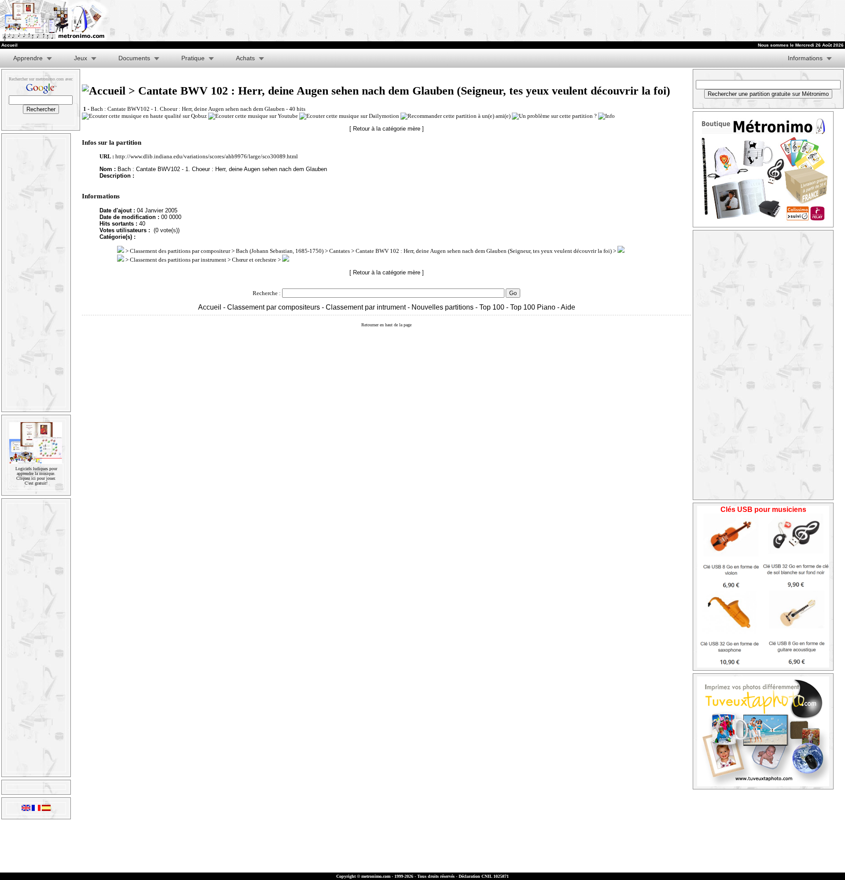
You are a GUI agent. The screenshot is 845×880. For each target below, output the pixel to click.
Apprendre (28, 58)
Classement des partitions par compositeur (180, 251)
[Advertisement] (503, 20)
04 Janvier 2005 (157, 210)
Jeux (80, 58)
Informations (805, 58)
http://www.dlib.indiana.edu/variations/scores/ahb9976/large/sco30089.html (206, 156)
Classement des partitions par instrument (178, 259)
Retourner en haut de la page (386, 324)
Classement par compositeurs (273, 307)
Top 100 (491, 307)
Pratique (193, 58)
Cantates (339, 251)
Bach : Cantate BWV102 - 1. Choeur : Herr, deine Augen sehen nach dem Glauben (188, 109)
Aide (568, 307)
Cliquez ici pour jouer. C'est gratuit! (36, 481)
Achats (245, 58)
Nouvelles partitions (442, 307)
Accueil (209, 307)
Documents (134, 58)
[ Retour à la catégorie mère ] (386, 128)
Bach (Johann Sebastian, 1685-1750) (279, 251)
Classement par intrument (366, 307)
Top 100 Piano (532, 307)
